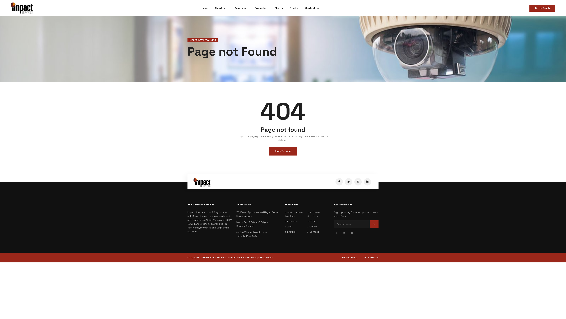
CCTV (313, 221)
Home (205, 8)
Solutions (240, 8)
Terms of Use (371, 257)
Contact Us (312, 8)
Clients (279, 8)
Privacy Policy (349, 257)
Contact (314, 231)
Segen (269, 257)
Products (260, 8)
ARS (289, 226)
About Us (220, 8)
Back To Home (283, 151)
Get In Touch (542, 8)
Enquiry (294, 8)
